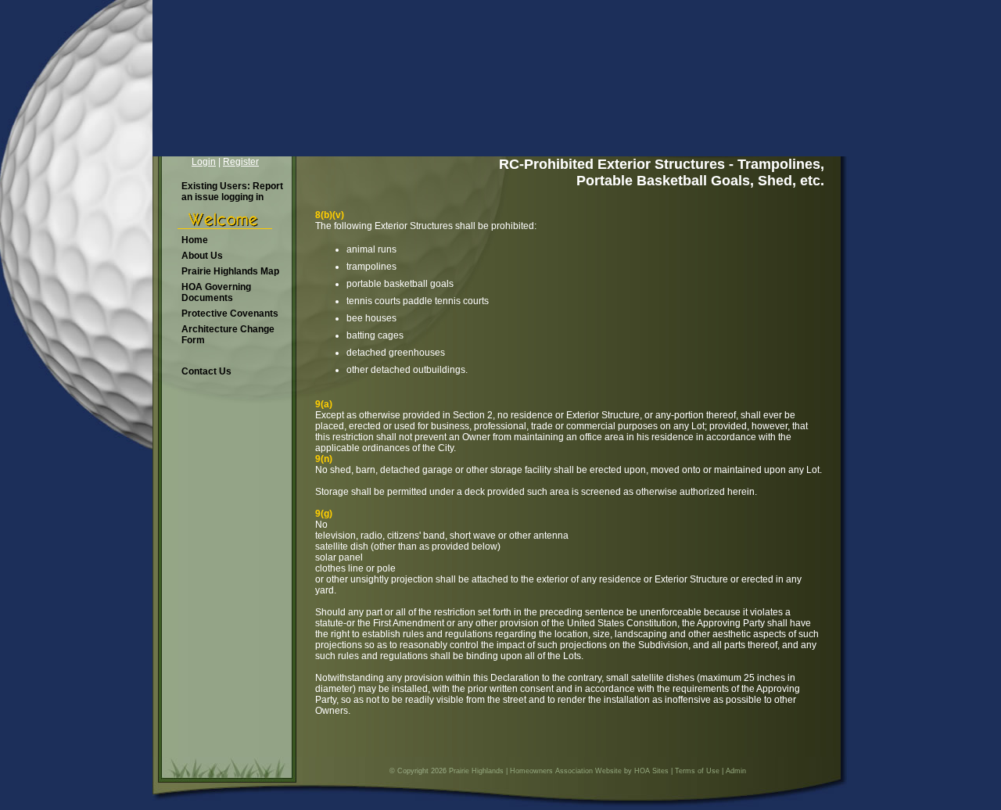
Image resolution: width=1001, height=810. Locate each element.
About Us (202, 255)
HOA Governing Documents (216, 292)
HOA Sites (651, 771)
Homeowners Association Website (566, 771)
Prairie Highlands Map (230, 271)
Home (194, 240)
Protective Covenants (229, 313)
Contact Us (206, 371)
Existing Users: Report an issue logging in (232, 191)
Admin (736, 771)
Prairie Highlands (476, 771)
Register (241, 161)
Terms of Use (697, 771)
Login (204, 161)
